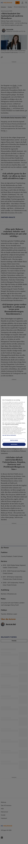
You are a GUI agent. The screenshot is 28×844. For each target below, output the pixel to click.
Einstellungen (14, 440)
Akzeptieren (14, 444)
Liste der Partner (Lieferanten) (9, 435)
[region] (14, 422)
